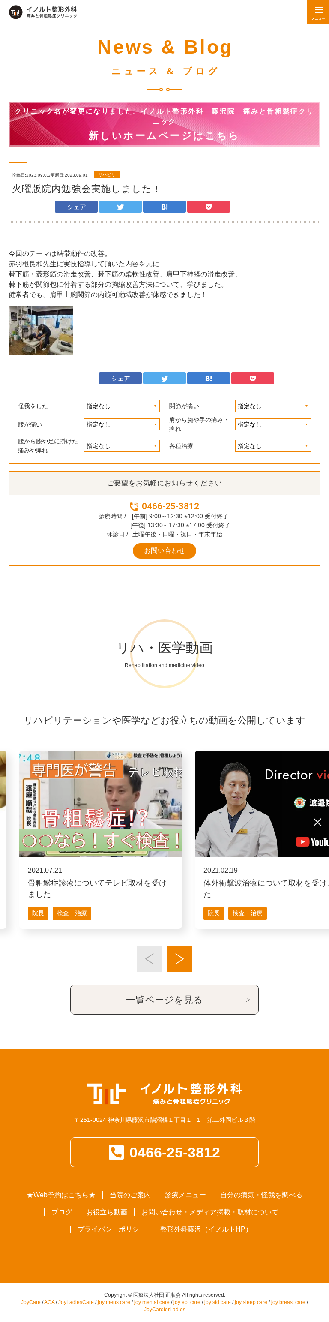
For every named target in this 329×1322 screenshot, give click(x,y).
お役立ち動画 (106, 1212)
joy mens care (114, 1302)
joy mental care (152, 1302)
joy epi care (186, 1302)
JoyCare (31, 1302)
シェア (76, 206)
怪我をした (33, 406)
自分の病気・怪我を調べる (261, 1195)
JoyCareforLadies (164, 1310)
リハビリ (106, 174)
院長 (38, 913)
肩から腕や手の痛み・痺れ (199, 424)
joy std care (217, 1302)
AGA (49, 1302)
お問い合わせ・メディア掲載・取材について (209, 1212)
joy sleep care (251, 1302)
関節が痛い (184, 406)
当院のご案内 (130, 1195)
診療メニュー (185, 1195)
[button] (149, 959)
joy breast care (288, 1302)
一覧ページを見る (164, 1000)
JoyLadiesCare (76, 1302)
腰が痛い (30, 424)
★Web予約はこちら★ (61, 1195)
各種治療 (181, 445)
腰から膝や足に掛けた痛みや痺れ (48, 446)
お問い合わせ (164, 550)
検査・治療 (72, 913)
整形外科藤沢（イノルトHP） (206, 1229)
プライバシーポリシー (112, 1229)
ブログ (61, 1212)
